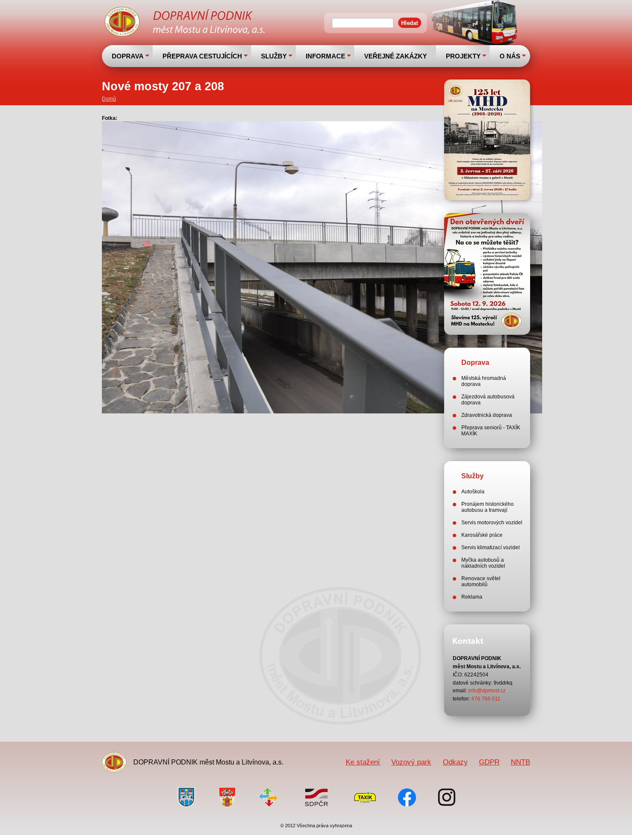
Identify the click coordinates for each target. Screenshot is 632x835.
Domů (109, 99)
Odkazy (455, 762)
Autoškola (473, 492)
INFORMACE (325, 56)
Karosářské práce (482, 535)
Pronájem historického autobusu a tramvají (487, 507)
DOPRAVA (128, 56)
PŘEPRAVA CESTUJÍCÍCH (202, 56)
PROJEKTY (463, 56)
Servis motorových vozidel (491, 523)
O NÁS (510, 56)
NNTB (520, 762)
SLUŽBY (274, 56)
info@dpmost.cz (487, 691)
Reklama (471, 597)
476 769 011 (485, 699)
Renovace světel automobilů (480, 581)
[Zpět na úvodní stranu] (186, 22)
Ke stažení (363, 762)
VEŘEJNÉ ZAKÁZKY (395, 56)
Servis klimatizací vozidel (490, 547)
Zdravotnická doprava (486, 415)
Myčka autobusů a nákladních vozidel (483, 563)
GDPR (489, 762)
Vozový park (411, 762)
